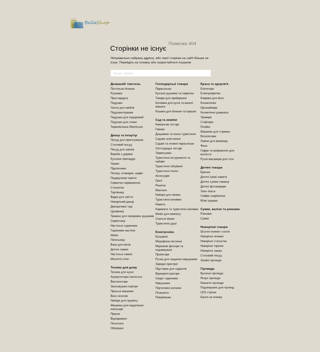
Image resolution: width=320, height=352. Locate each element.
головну (144, 62)
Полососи (117, 323)
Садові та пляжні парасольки (174, 143)
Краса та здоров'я (214, 84)
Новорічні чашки (211, 250)
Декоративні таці (121, 206)
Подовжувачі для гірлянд (217, 287)
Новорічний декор (122, 201)
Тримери (206, 117)
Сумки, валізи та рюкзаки (220, 209)
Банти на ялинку (211, 297)
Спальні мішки (164, 218)
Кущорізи (161, 236)
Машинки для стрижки (215, 131)
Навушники (162, 283)
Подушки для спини (124, 122)
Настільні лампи (121, 254)
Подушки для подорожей (127, 117)
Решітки (160, 185)
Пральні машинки (122, 291)
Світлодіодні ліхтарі (168, 148)
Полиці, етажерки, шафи (127, 173)
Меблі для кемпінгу (168, 214)
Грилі (158, 180)
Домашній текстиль (126, 84)
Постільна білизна (123, 88)
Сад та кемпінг (166, 119)
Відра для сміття (122, 197)
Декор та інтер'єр (124, 135)
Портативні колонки (168, 288)
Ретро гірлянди (210, 278)
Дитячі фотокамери (213, 186)
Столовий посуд (121, 144)
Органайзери (208, 107)
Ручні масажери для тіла (217, 159)
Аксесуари (162, 175)
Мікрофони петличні (168, 241)
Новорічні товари (214, 227)
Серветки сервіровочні (125, 182)
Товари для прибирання (171, 98)
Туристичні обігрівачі (169, 166)
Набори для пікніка (167, 194)
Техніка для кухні (122, 272)
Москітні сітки (120, 259)
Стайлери (206, 122)
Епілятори (207, 88)
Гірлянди (207, 268)
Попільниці (118, 239)
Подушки (116, 102)
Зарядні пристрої (166, 264)
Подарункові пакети (123, 178)
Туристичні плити (166, 171)
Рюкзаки (206, 213)
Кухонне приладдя (123, 158)
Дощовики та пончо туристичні (175, 134)
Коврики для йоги (212, 98)
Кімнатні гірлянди (212, 283)
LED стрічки (208, 292)
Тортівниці (117, 192)
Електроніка (164, 232)
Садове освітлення (167, 138)
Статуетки (117, 187)
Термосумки (163, 153)
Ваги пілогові (119, 296)
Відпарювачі (119, 318)
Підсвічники (118, 168)
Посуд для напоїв (122, 149)
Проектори (162, 254)
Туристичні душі (166, 223)
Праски (115, 313)
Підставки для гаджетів (171, 268)
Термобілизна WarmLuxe (127, 126)
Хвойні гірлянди (210, 260)
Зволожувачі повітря (124, 286)
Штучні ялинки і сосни (215, 231)
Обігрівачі (117, 328)
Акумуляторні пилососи (126, 276)
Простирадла (119, 98)
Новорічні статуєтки (213, 241)
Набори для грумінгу (124, 300)
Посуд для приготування (127, 139)
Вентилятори (119, 281)
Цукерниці (117, 211)
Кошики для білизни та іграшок (175, 111)
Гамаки (160, 129)
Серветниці (118, 220)
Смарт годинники (166, 278)
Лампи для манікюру (214, 141)
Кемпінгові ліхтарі (167, 124)
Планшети (162, 292)
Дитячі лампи (119, 249)
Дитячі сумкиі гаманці (214, 181)
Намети (160, 204)
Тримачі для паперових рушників (132, 216)
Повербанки (163, 297)
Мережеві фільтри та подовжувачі (169, 247)
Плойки (205, 126)
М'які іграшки (208, 200)
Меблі (114, 235)
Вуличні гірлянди (211, 273)
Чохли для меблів (122, 107)
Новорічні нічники (211, 236)
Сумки (204, 218)
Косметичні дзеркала (214, 112)
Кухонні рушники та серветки (174, 93)
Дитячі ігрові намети (213, 177)
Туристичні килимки (168, 199)
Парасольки (163, 88)
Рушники (116, 93)
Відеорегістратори (167, 273)
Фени (203, 145)
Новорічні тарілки (211, 246)
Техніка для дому (124, 267)
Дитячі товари (211, 167)
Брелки (205, 172)
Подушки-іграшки (122, 112)
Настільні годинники (124, 225)
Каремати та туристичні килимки (176, 209)
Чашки (115, 163)
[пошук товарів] (207, 73)
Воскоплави (208, 136)
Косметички (208, 102)
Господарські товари (171, 84)
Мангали (161, 190)
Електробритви (210, 93)
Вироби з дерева (122, 154)
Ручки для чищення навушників (176, 259)
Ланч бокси (207, 191)
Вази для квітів (121, 244)
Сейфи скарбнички (212, 195)
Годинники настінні (123, 230)
